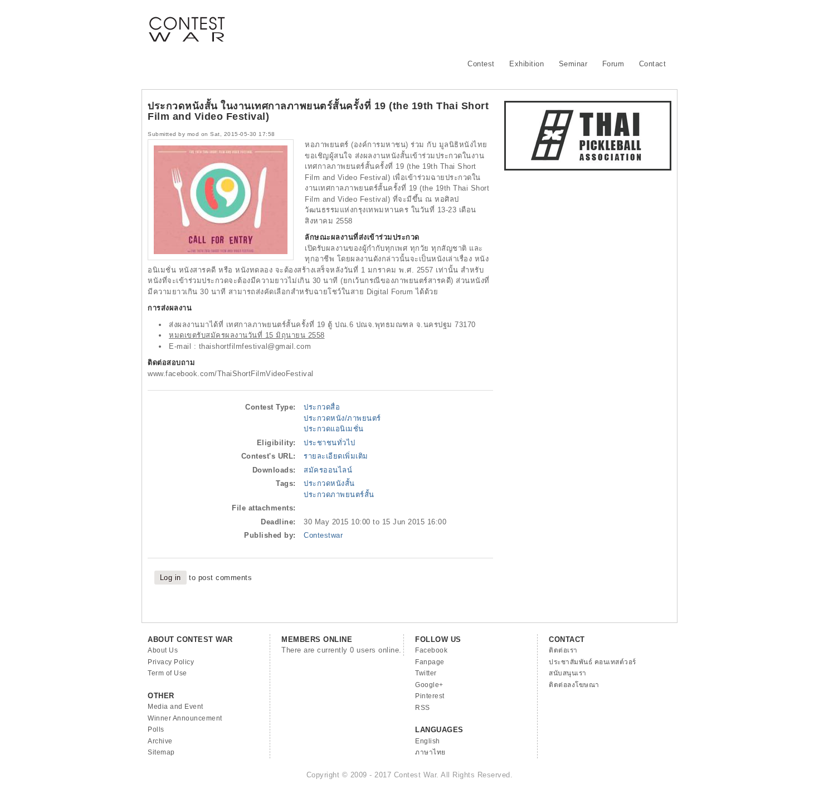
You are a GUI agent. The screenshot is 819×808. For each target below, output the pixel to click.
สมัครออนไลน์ (328, 470)
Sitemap (161, 752)
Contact (652, 64)
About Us (163, 650)
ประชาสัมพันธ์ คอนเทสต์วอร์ (592, 662)
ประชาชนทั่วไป (329, 443)
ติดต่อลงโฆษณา (574, 685)
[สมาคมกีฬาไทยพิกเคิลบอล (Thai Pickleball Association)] (587, 168)
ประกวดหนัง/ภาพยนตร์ (342, 418)
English (427, 741)
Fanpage (430, 662)
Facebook (431, 650)
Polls (156, 729)
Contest (481, 64)
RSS (422, 708)
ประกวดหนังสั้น (329, 483)
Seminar (573, 64)
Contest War (187, 22)
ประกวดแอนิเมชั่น (334, 429)
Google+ (429, 685)
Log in (170, 577)
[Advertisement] (468, 25)
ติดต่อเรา (563, 650)
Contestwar (323, 535)
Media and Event (175, 706)
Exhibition (526, 64)
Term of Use (167, 673)
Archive (160, 741)
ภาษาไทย (430, 752)
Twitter (426, 673)
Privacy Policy (171, 662)
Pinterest (430, 696)
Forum (613, 64)
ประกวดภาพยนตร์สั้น (339, 494)
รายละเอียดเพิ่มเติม (336, 456)
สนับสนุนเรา (568, 673)
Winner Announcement (185, 718)
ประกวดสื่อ (322, 407)
